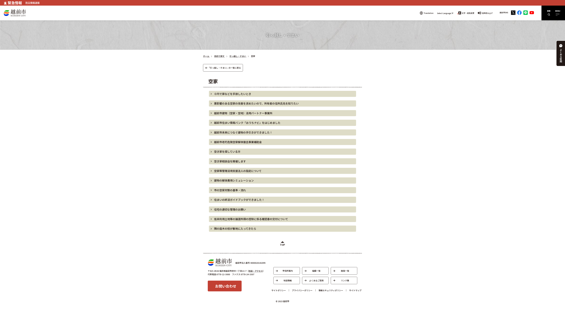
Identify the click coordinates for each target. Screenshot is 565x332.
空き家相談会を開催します (230, 161)
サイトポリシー (278, 290)
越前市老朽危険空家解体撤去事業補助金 (238, 142)
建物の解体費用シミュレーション (234, 180)
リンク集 (345, 280)
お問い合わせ (225, 286)
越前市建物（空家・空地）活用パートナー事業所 (243, 113)
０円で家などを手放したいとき (232, 94)
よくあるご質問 (316, 280)
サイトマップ (355, 290)
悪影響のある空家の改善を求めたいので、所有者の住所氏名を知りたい (256, 103)
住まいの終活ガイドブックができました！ (239, 200)
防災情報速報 (32, 2)
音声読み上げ (487, 13)
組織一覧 (316, 270)
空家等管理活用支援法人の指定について (238, 171)
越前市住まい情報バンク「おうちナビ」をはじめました (247, 123)
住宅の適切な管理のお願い (230, 209)
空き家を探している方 (227, 151)
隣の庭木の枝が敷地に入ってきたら (235, 228)
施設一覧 (345, 270)
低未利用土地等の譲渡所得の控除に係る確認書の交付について (251, 219)
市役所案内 (287, 270)
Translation (428, 13)
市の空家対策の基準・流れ (230, 190)
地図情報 (288, 280)
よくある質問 (561, 55)
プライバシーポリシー (302, 290)
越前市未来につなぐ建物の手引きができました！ (243, 132)
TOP (282, 245)
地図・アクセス (256, 270)
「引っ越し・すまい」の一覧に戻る (224, 67)
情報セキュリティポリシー (331, 290)
